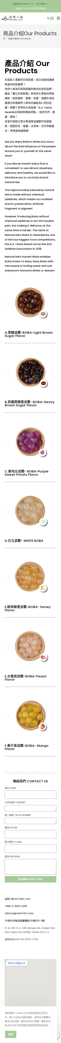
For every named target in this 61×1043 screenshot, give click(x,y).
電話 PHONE (11, 827)
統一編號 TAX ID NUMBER (18, 815)
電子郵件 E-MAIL (13, 842)
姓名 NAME (10, 788)
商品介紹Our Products (19, 38)
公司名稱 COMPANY (15, 802)
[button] (8, 304)
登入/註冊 (40, 4)
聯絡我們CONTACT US (23, 4)
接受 (10, 1034)
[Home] (4, 38)
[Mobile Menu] (57, 18)
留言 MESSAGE (12, 856)
